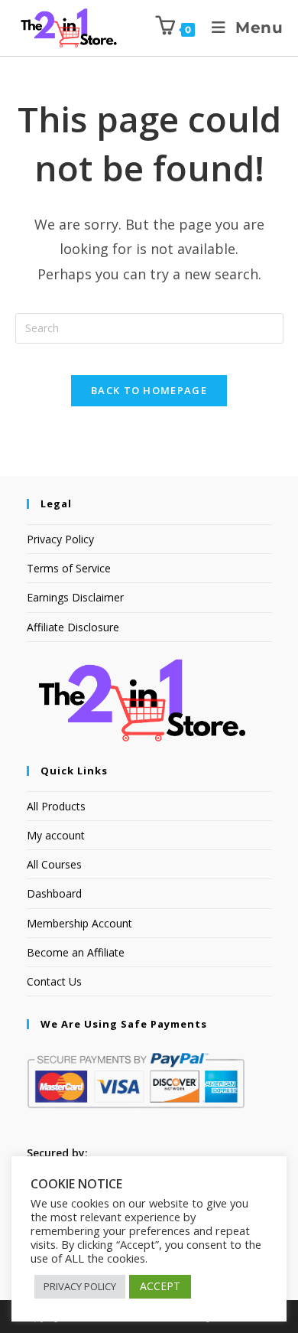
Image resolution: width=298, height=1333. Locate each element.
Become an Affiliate (76, 952)
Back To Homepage (149, 390)
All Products (56, 806)
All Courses (54, 864)
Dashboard (54, 893)
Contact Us (54, 981)
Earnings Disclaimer (75, 597)
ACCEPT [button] (160, 1286)
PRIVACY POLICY (80, 1286)
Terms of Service (69, 568)
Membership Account (79, 923)
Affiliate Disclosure (73, 627)
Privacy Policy (60, 539)
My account (56, 835)
